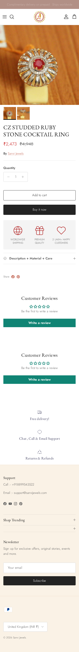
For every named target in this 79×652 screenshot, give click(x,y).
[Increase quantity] (24, 177)
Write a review (39, 322)
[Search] (14, 16)
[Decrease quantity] (7, 177)
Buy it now (39, 209)
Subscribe (39, 580)
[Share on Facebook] (13, 276)
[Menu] (4, 16)
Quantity (9, 168)
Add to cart (39, 195)
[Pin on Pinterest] (18, 276)
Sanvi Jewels (16, 153)
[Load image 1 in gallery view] (39, 65)
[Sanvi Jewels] (39, 17)
